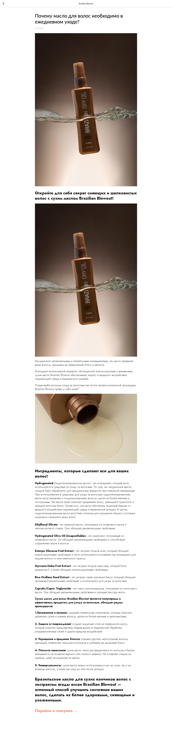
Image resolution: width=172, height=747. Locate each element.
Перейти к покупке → (56, 711)
